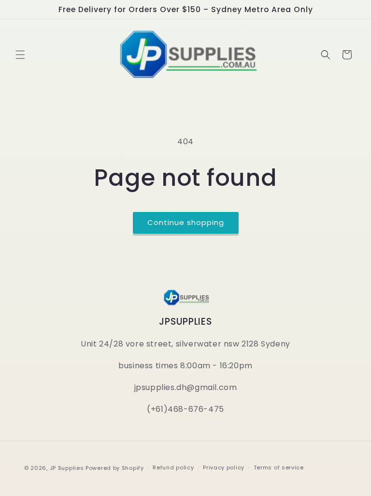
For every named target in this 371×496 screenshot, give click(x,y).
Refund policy (173, 467)
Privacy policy (223, 467)
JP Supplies (67, 468)
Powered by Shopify (115, 468)
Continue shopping (185, 222)
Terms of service (279, 467)
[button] (20, 54)
